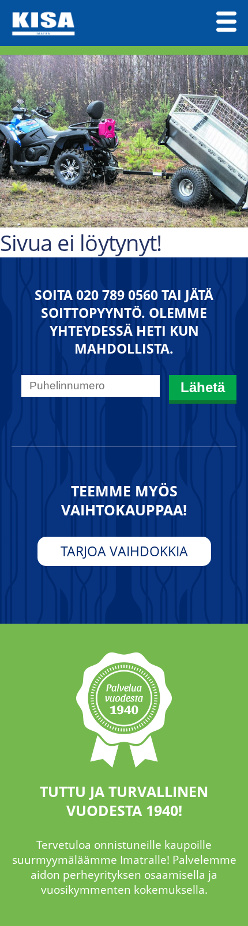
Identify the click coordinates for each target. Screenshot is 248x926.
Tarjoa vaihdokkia (124, 551)
